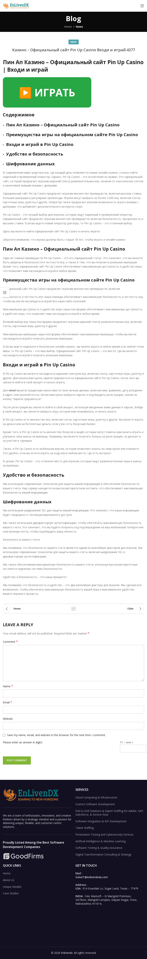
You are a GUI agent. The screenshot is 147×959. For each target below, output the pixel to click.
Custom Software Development (95, 804)
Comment (10, 642)
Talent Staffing (84, 828)
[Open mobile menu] (142, 6)
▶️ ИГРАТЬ (47, 92)
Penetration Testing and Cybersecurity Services (104, 834)
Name (8, 686)
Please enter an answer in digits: (23, 742)
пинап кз (14, 390)
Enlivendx (67, 953)
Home (68, 26)
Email (7, 702)
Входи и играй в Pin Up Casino (39, 144)
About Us (8, 880)
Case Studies (11, 893)
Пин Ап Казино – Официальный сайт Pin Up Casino (62, 125)
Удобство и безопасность (34, 154)
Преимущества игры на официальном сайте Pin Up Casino (72, 134)
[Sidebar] (5, 292)
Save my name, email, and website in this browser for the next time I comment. (56, 735)
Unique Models (12, 887)
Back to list (73, 609)
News (79, 26)
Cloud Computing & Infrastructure (96, 797)
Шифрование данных (30, 163)
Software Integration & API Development (101, 821)
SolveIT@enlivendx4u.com (91, 877)
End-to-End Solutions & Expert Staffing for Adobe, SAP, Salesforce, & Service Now (109, 813)
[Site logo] (16, 5)
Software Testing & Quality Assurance (98, 848)
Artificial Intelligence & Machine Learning (100, 841)
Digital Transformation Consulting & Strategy (103, 854)
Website (8, 718)
